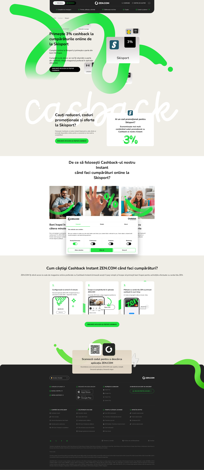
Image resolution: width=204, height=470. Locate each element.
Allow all (101, 250)
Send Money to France (81, 448)
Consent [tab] (78, 224)
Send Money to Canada (129, 446)
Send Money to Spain (91, 448)
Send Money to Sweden (59, 448)
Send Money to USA (65, 446)
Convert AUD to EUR (120, 455)
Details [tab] (102, 224)
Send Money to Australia (102, 448)
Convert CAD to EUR (110, 455)
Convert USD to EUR (71, 455)
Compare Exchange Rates (102, 457)
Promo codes (52, 451)
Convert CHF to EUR (91, 455)
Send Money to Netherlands (141, 446)
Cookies (152, 440)
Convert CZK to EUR (73, 457)
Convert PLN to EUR (62, 455)
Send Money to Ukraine (84, 446)
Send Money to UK (75, 446)
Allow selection (79, 250)
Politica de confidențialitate (131, 440)
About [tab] (126, 224)
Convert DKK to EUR (54, 457)
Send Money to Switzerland (70, 448)
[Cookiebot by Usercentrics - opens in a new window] (129, 219)
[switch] (93, 244)
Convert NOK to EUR (139, 455)
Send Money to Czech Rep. (107, 446)
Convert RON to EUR (91, 457)
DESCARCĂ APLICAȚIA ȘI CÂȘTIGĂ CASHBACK (63, 69)
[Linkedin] (51, 441)
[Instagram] (67, 441)
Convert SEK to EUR (149, 455)
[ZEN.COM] (147, 378)
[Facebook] (62, 441)
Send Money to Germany (95, 446)
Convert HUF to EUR (63, 457)
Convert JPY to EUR (130, 455)
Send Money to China (118, 446)
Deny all (124, 250)
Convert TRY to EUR (82, 457)
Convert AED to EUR (101, 455)
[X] (56, 441)
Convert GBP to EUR (81, 455)
